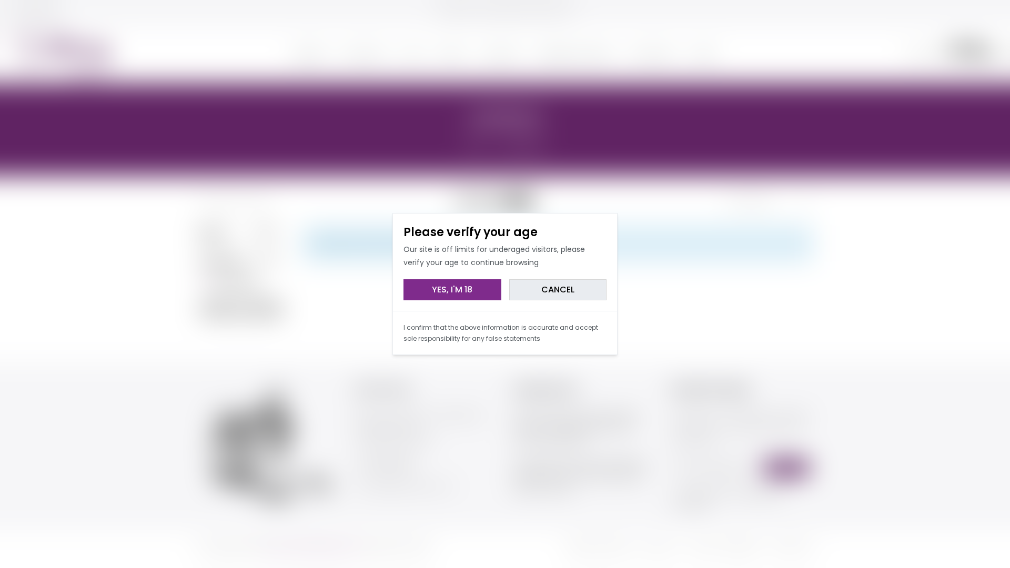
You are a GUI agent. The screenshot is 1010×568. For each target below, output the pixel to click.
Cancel (557, 289)
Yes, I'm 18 (452, 289)
